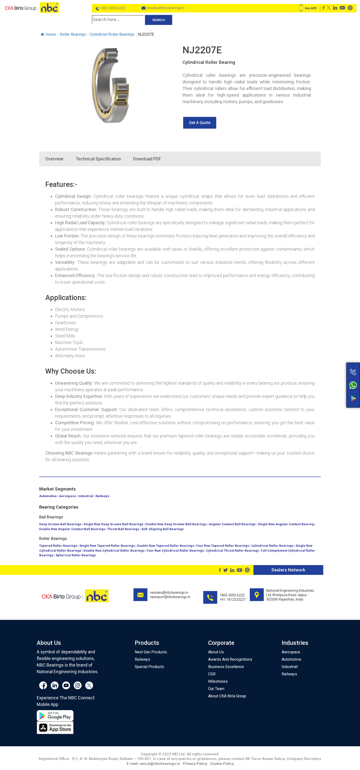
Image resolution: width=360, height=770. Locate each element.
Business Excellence (226, 666)
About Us (216, 652)
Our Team (216, 688)
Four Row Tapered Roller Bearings (222, 545)
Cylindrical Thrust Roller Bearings (232, 550)
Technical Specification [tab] (98, 158)
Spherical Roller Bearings (76, 555)
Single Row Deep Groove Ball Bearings (113, 524)
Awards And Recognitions (230, 659)
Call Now (333, 361)
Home (51, 34)
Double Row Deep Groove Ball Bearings (175, 524)
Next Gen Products (151, 652)
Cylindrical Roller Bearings (272, 545)
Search (158, 20)
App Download (333, 389)
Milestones (218, 681)
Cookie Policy (222, 763)
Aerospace (67, 496)
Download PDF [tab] (147, 158)
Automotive (48, 496)
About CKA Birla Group (227, 696)
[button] (199, 122)
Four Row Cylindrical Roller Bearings (175, 550)
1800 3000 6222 (112, 8)
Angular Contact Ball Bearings (232, 524)
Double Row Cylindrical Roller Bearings (114, 550)
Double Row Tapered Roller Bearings (165, 545)
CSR (212, 674)
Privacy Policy (195, 763)
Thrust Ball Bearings (123, 529)
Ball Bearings (51, 517)
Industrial (85, 496)
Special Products (149, 666)
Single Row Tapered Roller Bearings (107, 545)
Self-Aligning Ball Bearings (162, 529)
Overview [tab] (54, 158)
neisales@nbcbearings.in (165, 8)
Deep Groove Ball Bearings (60, 524)
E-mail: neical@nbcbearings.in (153, 763)
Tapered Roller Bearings (58, 545)
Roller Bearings (53, 538)
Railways (102, 496)
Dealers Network (288, 569)
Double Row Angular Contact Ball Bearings (72, 529)
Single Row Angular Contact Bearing (286, 524)
